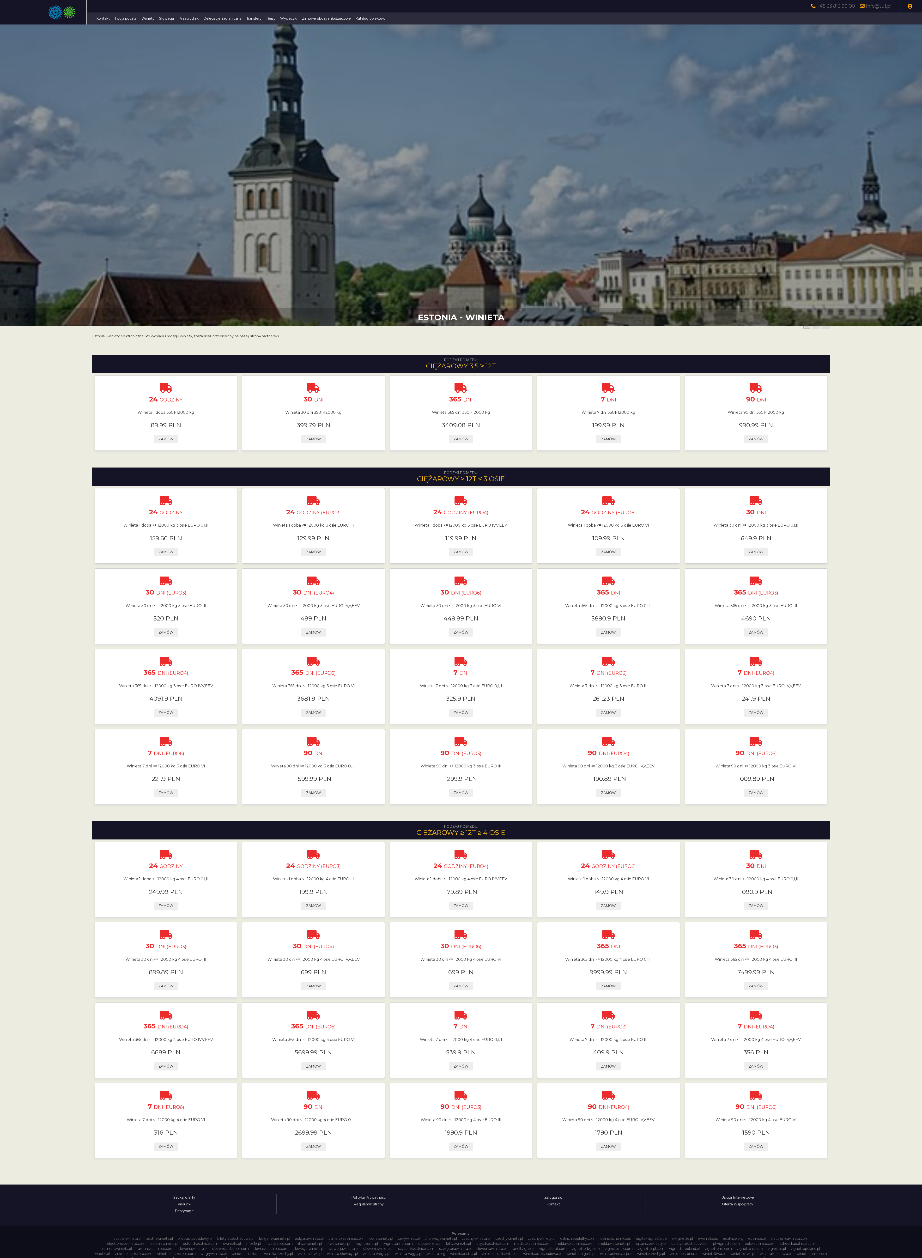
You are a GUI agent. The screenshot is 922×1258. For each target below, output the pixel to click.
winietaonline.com (811, 1254)
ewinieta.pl (232, 1243)
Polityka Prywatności (368, 1197)
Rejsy (270, 18)
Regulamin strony (369, 1204)
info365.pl (253, 1243)
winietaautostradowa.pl (542, 1254)
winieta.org (436, 1254)
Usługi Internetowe (737, 1197)
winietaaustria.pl (463, 1254)
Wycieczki (288, 18)
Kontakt (103, 18)
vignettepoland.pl (805, 1248)
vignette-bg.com (585, 1248)
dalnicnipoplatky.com (577, 1238)
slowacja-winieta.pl (308, 1248)
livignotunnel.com (398, 1243)
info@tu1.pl (879, 6)
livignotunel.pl (366, 1243)
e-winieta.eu (708, 1238)
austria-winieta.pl (127, 1238)
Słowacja (166, 18)
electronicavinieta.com (789, 1238)
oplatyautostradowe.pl (689, 1243)
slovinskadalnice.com (271, 1248)
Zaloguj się (553, 1197)
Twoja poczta (126, 18)
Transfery (253, 18)
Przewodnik (189, 18)
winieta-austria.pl (245, 1254)
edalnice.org (733, 1238)
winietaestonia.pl (684, 1254)
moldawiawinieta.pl (614, 1243)
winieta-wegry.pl (376, 1254)
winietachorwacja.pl (616, 1254)
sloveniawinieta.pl (192, 1248)
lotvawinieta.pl (429, 1243)
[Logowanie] (910, 6)
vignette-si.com (750, 1248)
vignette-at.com (553, 1248)
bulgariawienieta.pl (274, 1238)
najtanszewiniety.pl (651, 1243)
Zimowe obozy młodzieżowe (326, 18)
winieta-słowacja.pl (342, 1254)
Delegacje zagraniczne (222, 18)
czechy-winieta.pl (476, 1238)
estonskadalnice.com (200, 1243)
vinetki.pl (102, 1254)
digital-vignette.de (651, 1238)
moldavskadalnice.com (574, 1243)
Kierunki (184, 1204)
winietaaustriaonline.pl (500, 1254)
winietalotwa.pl (742, 1254)
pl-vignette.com (726, 1243)
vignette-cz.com (619, 1248)
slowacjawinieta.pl (343, 1248)
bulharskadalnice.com (346, 1238)
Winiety (147, 18)
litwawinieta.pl (338, 1243)
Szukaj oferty (184, 1197)
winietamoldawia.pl (776, 1254)
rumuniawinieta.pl (117, 1248)
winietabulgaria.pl (580, 1254)
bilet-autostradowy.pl (195, 1238)
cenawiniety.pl (381, 1238)
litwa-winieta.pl (309, 1243)
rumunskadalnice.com (155, 1248)
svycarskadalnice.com (416, 1248)
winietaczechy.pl (651, 1254)
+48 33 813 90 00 (836, 6)
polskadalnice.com (760, 1243)
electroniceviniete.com (126, 1243)
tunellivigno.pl (522, 1248)
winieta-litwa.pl (310, 1254)
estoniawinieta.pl (164, 1243)
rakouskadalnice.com (797, 1243)
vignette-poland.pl (684, 1248)
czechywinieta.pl (509, 1238)
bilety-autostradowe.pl (235, 1238)
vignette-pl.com (650, 1248)
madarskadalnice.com (532, 1243)
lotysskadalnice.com (492, 1243)
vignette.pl (777, 1248)
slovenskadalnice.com (230, 1248)
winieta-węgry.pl (408, 1254)
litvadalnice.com (279, 1243)
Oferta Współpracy (737, 1204)
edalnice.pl (757, 1238)
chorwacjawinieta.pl (441, 1238)
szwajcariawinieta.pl (455, 1248)
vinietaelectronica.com (133, 1254)
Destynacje (184, 1211)
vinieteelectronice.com (176, 1254)
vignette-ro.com (718, 1248)
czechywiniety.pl (541, 1238)
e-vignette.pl (682, 1238)
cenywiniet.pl (409, 1238)
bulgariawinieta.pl (309, 1238)
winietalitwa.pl (714, 1254)
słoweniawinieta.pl (491, 1248)
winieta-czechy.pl (278, 1254)
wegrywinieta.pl (213, 1254)
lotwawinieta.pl (458, 1243)
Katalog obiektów (370, 18)
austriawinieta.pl (159, 1238)
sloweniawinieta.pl (378, 1248)
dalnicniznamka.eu (615, 1238)
